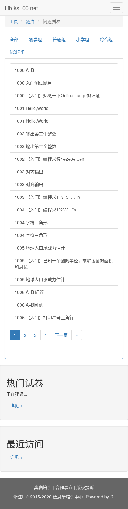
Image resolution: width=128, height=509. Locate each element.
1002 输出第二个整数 (35, 133)
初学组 (35, 39)
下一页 (61, 335)
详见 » (16, 405)
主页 (13, 21)
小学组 (82, 39)
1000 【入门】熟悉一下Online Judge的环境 (57, 95)
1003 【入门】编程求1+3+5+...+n (47, 197)
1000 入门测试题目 (33, 83)
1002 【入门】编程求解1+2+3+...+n (49, 159)
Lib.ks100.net (21, 8)
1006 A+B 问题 (29, 292)
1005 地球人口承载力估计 (40, 248)
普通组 (59, 39)
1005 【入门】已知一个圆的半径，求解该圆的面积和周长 (64, 263)
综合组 (106, 39)
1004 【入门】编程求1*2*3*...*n (45, 210)
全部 (14, 39)
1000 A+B (24, 70)
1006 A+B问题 (29, 305)
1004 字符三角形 (31, 222)
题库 (30, 21)
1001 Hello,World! (32, 108)
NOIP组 (17, 52)
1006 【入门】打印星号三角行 (44, 317)
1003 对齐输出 (29, 171)
